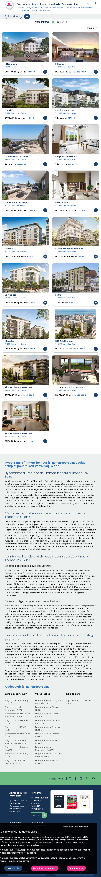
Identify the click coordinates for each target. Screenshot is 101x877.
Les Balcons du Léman (16, 202)
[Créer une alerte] (27, 16)
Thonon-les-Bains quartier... (70, 387)
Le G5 (58, 295)
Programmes (23, 4)
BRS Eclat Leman (64, 341)
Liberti (8, 110)
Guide (35, 4)
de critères (14, 16)
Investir (78, 4)
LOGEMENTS (61, 22)
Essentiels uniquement (44, 868)
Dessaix (9, 248)
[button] (95, 4)
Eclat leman (61, 202)
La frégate (10, 295)
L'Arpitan (60, 64)
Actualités (67, 4)
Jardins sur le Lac (64, 110)
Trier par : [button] (91, 28)
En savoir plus (13, 868)
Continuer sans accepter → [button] (76, 826)
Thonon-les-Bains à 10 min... (19, 387)
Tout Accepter (76, 868)
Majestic (9, 341)
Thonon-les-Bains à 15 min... (19, 433)
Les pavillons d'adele (66, 156)
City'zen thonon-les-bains (69, 248)
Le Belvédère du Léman (17, 156)
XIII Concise (11, 64)
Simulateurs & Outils (50, 4)
